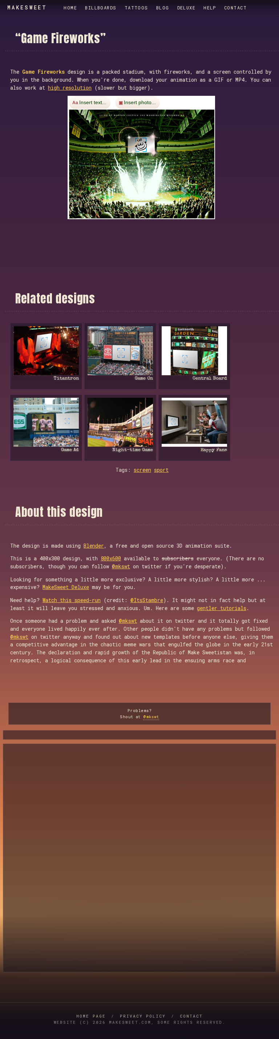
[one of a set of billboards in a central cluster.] (194, 350)
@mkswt (121, 566)
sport (161, 469)
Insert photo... (140, 103)
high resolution (70, 87)
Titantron (66, 378)
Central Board (210, 378)
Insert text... (92, 103)
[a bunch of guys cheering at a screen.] (194, 422)
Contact (235, 8)
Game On (144, 378)
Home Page (91, 1016)
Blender (94, 545)
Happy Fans (214, 450)
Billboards (100, 8)
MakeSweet (27, 7)
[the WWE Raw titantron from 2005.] (46, 350)
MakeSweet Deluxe (66, 587)
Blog (162, 8)
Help (209, 8)
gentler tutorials (221, 608)
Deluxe (186, 8)
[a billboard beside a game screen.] (46, 422)
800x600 (111, 558)
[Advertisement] (142, 235)
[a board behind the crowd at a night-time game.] (120, 422)
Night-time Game (132, 450)
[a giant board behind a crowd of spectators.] (120, 350)
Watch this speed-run (72, 600)
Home (70, 8)
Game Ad (70, 450)
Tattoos (136, 8)
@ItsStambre (146, 600)
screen (142, 469)
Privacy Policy (143, 1016)
